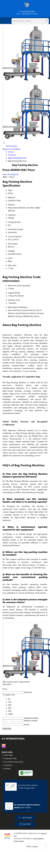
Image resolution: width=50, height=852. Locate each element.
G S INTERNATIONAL (27, 12)
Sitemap (7, 768)
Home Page (8, 755)
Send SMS (27, 824)
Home (10, 152)
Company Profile (10, 758)
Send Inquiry (11, 146)
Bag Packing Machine (17, 158)
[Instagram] (4, 747)
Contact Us (8, 765)
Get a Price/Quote (10, 174)
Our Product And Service (13, 762)
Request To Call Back (11, 149)
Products (12, 155)
